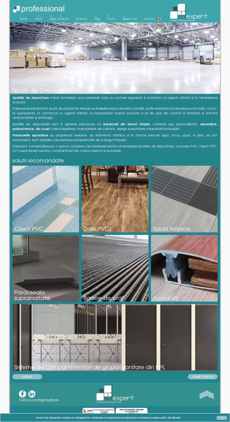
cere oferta (203, 376)
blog (97, 17)
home (23, 17)
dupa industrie (59, 17)
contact (149, 17)
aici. (178, 417)
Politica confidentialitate (39, 399)
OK (222, 417)
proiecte (82, 17)
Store (111, 17)
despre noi (130, 17)
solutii (38, 17)
